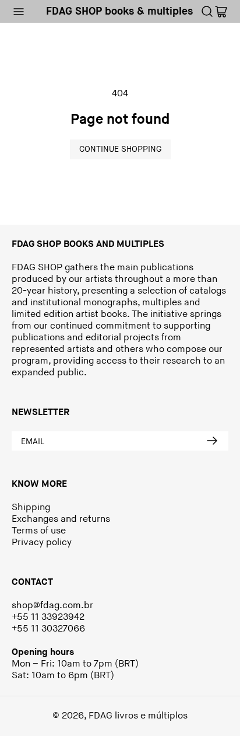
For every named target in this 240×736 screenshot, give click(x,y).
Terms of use (39, 530)
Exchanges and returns (61, 519)
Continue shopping (120, 149)
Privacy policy (42, 542)
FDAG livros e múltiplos (138, 715)
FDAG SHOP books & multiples (119, 11)
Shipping (31, 507)
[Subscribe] (212, 441)
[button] (19, 12)
